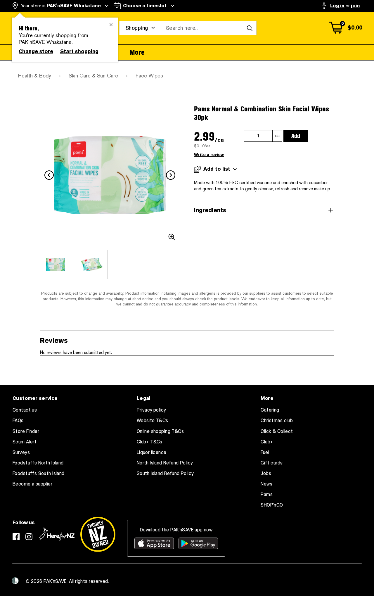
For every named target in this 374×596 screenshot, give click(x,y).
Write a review (209, 154)
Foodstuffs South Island (39, 473)
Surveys (21, 452)
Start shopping (79, 51)
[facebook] (16, 536)
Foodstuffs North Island (38, 463)
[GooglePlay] (198, 543)
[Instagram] (28, 536)
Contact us (25, 410)
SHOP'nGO (272, 505)
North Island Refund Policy (165, 463)
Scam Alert (25, 442)
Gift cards (272, 463)
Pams (267, 494)
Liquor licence (152, 452)
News (266, 484)
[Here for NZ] (57, 534)
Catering (270, 410)
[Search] (250, 28)
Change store (36, 51)
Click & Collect (277, 431)
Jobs (266, 473)
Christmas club (277, 420)
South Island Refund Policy (165, 473)
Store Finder (26, 431)
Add (295, 135)
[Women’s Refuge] (15, 580)
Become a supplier (32, 484)
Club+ (267, 442)
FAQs (18, 420)
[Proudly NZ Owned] (97, 534)
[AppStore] (154, 543)
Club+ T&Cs (149, 442)
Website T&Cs (152, 420)
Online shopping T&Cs (160, 431)
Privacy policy (151, 410)
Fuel (265, 452)
